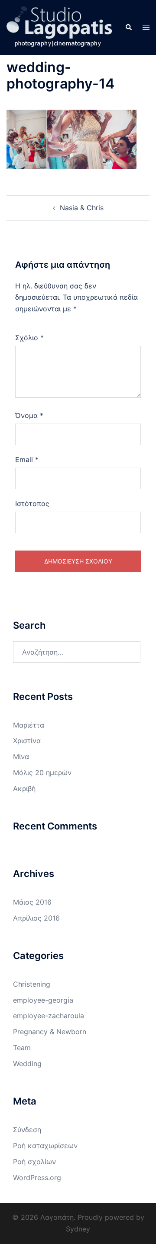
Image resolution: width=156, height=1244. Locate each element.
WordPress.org (37, 1177)
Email (27, 459)
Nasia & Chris (82, 207)
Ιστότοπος (32, 503)
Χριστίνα (27, 740)
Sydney (78, 1229)
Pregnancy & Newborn (49, 1031)
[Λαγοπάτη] (59, 26)
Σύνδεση (27, 1129)
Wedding (27, 1063)
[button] (128, 27)
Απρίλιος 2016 (36, 918)
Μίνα (21, 756)
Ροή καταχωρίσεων (45, 1145)
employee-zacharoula (48, 1015)
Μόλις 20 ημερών (42, 772)
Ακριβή (24, 788)
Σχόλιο (29, 337)
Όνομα (29, 415)
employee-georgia (43, 1000)
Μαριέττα (28, 725)
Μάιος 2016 (32, 902)
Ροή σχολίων (34, 1161)
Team (22, 1047)
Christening (31, 984)
